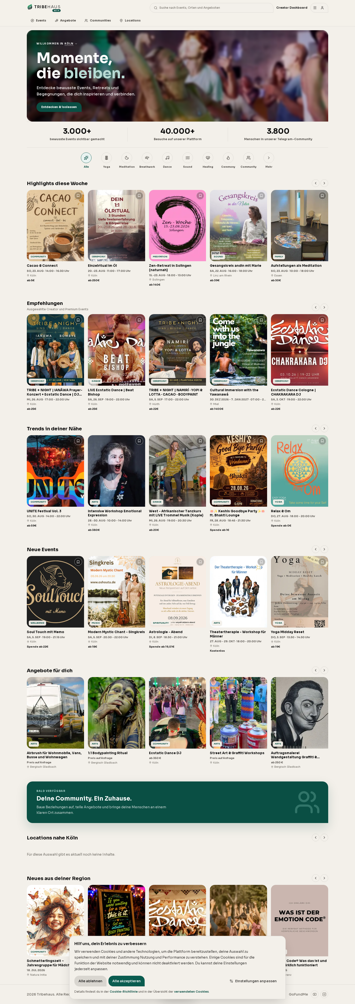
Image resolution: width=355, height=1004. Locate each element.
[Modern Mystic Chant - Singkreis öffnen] (116, 602)
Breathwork (147, 166)
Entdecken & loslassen (59, 107)
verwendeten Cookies (191, 991)
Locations (133, 20)
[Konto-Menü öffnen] (319, 8)
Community (248, 166)
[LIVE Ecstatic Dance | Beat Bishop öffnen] (116, 362)
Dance (167, 166)
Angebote (68, 20)
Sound (187, 166)
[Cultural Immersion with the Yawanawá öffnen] (238, 362)
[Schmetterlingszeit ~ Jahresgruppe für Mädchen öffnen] (55, 931)
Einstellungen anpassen (256, 981)
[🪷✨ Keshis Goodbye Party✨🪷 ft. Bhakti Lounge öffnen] (238, 483)
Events (41, 20)
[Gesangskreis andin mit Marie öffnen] (238, 236)
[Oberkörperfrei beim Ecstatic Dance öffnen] (238, 931)
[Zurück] (316, 183)
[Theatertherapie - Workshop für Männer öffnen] (238, 604)
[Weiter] (324, 183)
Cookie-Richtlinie (124, 991)
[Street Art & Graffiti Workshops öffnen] (238, 721)
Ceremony (228, 166)
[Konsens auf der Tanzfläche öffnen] (177, 929)
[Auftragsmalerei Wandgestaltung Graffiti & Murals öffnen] (299, 723)
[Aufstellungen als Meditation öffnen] (299, 236)
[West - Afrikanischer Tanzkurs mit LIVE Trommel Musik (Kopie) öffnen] (177, 483)
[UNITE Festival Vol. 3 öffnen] (55, 481)
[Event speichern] (78, 196)
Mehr (268, 166)
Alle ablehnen (90, 981)
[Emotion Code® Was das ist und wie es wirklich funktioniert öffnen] (299, 931)
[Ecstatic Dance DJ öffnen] (177, 721)
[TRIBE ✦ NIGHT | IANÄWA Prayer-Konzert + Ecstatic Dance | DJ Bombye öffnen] (55, 362)
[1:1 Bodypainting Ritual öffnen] (116, 721)
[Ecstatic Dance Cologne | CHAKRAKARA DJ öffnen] (299, 362)
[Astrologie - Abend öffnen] (177, 602)
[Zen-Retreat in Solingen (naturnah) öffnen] (177, 238)
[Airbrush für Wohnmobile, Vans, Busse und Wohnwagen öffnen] (55, 723)
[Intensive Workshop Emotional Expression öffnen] (116, 483)
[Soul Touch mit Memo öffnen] (55, 602)
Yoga (106, 166)
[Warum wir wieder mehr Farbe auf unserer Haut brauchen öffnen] (116, 931)
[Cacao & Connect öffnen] (55, 236)
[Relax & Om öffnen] (299, 481)
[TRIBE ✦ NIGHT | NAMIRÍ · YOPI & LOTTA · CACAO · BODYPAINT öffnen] (177, 362)
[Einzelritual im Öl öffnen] (116, 236)
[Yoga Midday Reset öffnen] (299, 602)
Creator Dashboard (291, 7)
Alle (86, 166)
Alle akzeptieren (126, 981)
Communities (100, 20)
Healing (208, 166)
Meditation (127, 166)
